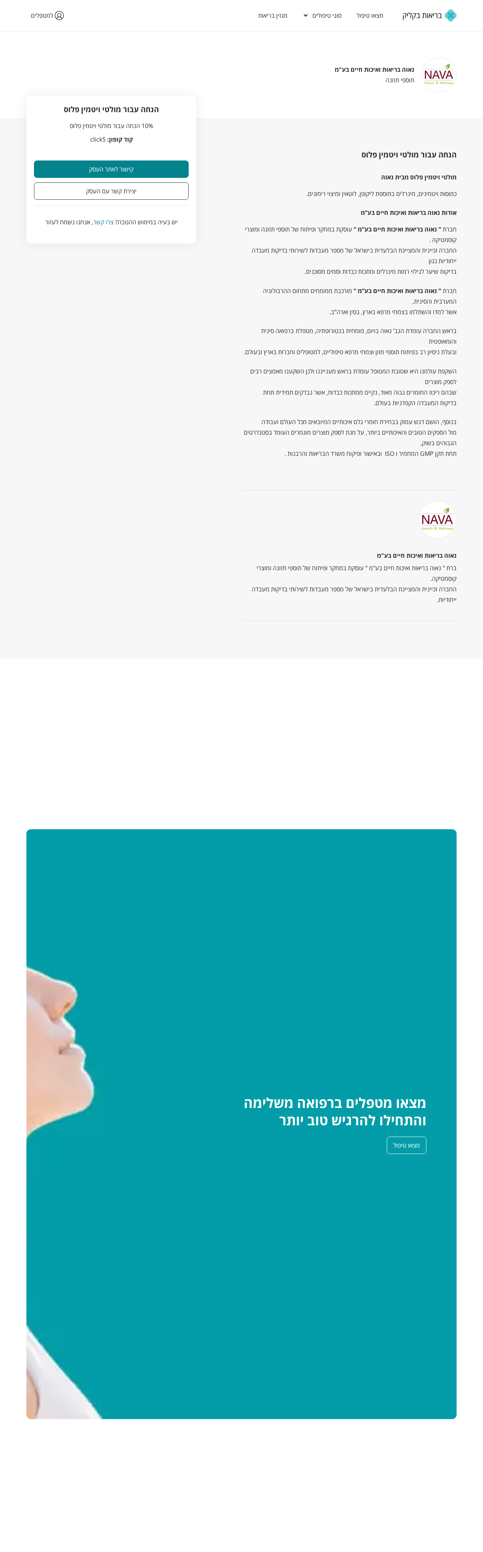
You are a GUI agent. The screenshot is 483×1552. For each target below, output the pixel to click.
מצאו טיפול (370, 15)
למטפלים (43, 15)
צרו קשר (103, 222)
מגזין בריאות (273, 15)
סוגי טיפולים (326, 15)
